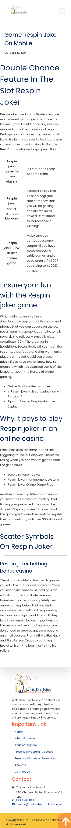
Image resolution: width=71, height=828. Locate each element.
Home (19, 732)
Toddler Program (26, 745)
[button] (62, 11)
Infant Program (25, 738)
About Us (21, 765)
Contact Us (22, 772)
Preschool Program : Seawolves (35, 758)
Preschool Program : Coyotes (34, 752)
